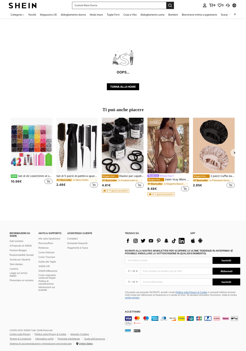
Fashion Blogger (18, 250)
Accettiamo (132, 312)
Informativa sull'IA (44, 339)
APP (192, 233)
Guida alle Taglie (47, 261)
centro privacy (132, 297)
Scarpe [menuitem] (225, 14)
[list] (155, 241)
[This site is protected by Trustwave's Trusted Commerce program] (128, 330)
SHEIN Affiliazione (47, 271)
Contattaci (72, 238)
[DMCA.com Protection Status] (137, 330)
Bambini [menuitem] (173, 14)
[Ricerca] (170, 5)
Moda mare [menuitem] (96, 14)
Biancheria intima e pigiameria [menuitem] (199, 14)
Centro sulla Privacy (20, 334)
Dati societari (16, 241)
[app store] (193, 242)
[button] (227, 5)
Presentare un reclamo (21, 280)
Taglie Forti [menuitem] (113, 14)
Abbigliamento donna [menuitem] (73, 14)
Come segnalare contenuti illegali (47, 276)
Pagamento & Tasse (77, 248)
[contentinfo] (182, 320)
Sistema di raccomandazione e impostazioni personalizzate (41, 343)
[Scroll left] (230, 14)
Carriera (14, 269)
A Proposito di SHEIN (21, 245)
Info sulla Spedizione (49, 238)
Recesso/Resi (45, 243)
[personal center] (204, 5)
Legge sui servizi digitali (18, 274)
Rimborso (43, 248)
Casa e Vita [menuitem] (130, 14)
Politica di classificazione (46, 282)
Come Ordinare (46, 252)
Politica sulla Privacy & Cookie (191, 292)
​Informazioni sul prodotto (46, 288)
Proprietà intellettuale (69, 339)
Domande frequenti (77, 243)
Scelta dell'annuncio (94, 339)
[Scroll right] (235, 14)
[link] (212, 5)
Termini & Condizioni (20, 339)
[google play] (200, 242)
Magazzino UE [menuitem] (48, 14)
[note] (115, 191)
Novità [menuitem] (32, 14)
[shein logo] (23, 5)
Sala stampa (16, 264)
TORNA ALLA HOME (123, 86)
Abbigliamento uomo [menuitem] (152, 14)
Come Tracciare (46, 257)
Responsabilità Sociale (22, 255)
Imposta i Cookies (79, 334)
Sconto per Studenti (20, 259)
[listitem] (31, 155)
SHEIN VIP (44, 266)
